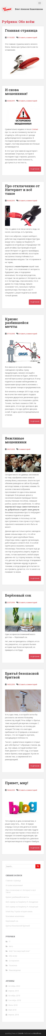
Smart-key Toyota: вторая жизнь (19, 911)
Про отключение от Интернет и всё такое (22, 190)
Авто (11, 946)
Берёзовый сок (18, 595)
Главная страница (21, 30)
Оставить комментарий (27, 37)
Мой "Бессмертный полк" (19, 951)
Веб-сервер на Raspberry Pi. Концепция (22, 906)
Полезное (13, 965)
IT (9, 941)
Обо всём (13, 956)
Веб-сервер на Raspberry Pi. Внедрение (22, 902)
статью (35, 129)
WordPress (37, 1033)
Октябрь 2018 (14, 995)
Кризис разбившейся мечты (16, 323)
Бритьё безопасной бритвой (22, 675)
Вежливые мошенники (15, 440)
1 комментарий (24, 449)
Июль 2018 (12, 1005)
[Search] (37, 866)
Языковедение (15, 970)
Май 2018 (12, 1010)
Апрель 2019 (13, 991)
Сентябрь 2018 (14, 1000)
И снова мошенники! (16, 92)
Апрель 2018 (13, 1014)
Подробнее (34, 169)
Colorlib (20, 1033)
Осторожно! (14, 960)
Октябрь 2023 (14, 986)
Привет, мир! (16, 783)
